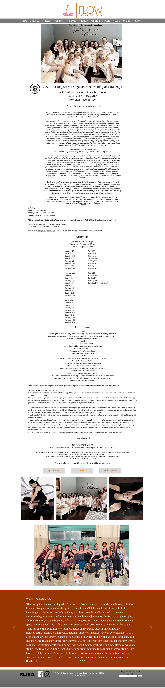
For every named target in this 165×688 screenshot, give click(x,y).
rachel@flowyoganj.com (99, 463)
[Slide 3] (84, 660)
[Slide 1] (80, 660)
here (84, 204)
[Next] (151, 628)
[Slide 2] (82, 660)
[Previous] (14, 628)
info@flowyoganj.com (46, 231)
